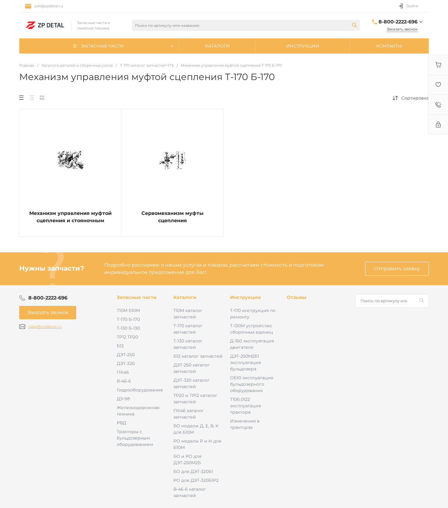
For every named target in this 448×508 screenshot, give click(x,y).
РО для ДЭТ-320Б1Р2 (196, 480)
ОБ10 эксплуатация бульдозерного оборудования (251, 384)
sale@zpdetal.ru (48, 6)
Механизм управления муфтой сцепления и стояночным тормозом (70, 220)
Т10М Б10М (128, 310)
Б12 (120, 346)
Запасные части (137, 297)
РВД (121, 423)
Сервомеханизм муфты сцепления (172, 216)
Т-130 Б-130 (128, 328)
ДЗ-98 (123, 398)
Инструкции (245, 297)
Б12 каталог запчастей (197, 356)
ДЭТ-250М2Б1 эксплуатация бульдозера (245, 362)
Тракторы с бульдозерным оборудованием (135, 438)
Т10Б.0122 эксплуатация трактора (245, 406)
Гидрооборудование (140, 390)
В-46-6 (124, 381)
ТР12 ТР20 (127, 337)
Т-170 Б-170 (128, 319)
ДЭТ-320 (126, 363)
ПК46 (123, 372)
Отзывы (296, 297)
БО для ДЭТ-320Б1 (193, 471)
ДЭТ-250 (126, 354)
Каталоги (185, 297)
